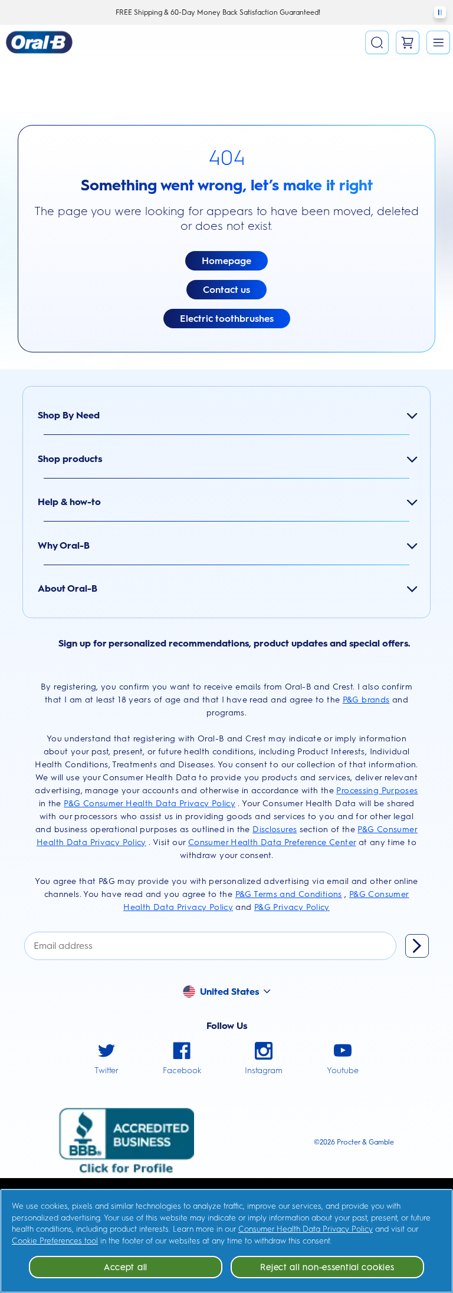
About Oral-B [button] (67, 588)
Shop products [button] (70, 458)
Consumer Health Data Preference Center (272, 842)
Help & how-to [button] (69, 501)
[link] (106, 1059)
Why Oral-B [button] (64, 545)
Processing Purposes (377, 791)
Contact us (226, 289)
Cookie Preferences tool (55, 1240)
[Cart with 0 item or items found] (407, 42)
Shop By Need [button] (69, 415)
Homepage (226, 260)
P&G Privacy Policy (292, 907)
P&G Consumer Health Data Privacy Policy (149, 804)
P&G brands (366, 700)
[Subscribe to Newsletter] (417, 946)
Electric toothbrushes (227, 318)
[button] (438, 42)
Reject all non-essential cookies (327, 1267)
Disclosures (274, 829)
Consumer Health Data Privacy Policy (305, 1229)
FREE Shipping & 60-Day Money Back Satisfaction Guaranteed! (218, 12)
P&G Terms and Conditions (288, 894)
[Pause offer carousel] (440, 12)
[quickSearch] (377, 42)
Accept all (125, 1267)
